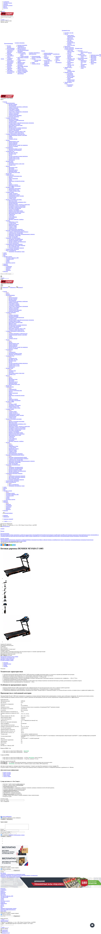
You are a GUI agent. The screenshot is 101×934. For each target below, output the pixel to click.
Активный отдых (10, 151)
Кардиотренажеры (10, 103)
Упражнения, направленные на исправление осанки (13, 874)
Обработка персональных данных (8, 908)
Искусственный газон (14, 246)
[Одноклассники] (3, 545)
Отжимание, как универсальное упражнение (11, 876)
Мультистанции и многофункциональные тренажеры (21, 122)
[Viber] (9, 545)
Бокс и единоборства (11, 250)
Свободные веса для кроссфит (16, 233)
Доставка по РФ (10, 259)
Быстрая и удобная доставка (7, 659)
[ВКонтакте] (1, 545)
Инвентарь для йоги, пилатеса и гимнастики (19, 204)
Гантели (11, 137)
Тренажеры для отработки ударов (16, 251)
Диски (10, 183)
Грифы (10, 136)
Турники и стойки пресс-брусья (16, 132)
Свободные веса (10, 174)
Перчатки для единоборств (15, 150)
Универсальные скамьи (14, 194)
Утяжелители (12, 214)
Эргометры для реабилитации (16, 239)
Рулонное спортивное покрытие (16, 247)
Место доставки (7, 773)
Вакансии (8, 270)
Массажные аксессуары (14, 172)
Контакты (5, 271)
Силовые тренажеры (11, 117)
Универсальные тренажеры (12, 249)
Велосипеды (12, 160)
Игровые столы (12, 153)
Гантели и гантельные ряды (15, 176)
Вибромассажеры (13, 171)
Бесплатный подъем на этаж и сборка (9, 656)
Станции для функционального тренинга (18, 231)
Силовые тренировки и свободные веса (15, 134)
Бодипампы (11, 218)
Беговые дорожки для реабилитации (17, 241)
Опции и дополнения (14, 130)
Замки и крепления (13, 178)
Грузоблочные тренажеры (15, 129)
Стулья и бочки (12, 223)
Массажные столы (13, 167)
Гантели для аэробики (14, 209)
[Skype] (13, 545)
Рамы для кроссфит (13, 236)
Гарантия (5, 264)
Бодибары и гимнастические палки (17, 207)
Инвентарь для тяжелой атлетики (16, 181)
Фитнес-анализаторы (14, 243)
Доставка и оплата (7, 256)
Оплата (7, 261)
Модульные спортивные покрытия (17, 245)
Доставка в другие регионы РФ (8, 761)
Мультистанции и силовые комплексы (18, 127)
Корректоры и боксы (14, 224)
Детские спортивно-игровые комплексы (18, 156)
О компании (9, 266)
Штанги (11, 177)
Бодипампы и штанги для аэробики (17, 205)
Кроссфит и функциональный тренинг (15, 230)
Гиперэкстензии (12, 197)
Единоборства (9, 147)
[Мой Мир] (5, 545)
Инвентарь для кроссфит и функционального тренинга (22, 234)
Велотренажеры (12, 105)
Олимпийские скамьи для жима (16, 195)
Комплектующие (13, 225)
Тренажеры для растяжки (15, 188)
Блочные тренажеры (13, 119)
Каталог (5, 101)
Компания (5, 265)
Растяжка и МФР (10, 187)
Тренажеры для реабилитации (13, 238)
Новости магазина (6, 869)
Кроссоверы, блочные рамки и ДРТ (17, 131)
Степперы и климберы (14, 110)
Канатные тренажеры (14, 116)
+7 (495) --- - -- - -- (5, 19)
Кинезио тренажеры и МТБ (15, 240)
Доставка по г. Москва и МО (7, 745)
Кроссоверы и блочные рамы (15, 125)
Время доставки (7, 772)
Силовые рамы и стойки (14, 124)
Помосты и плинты (13, 184)
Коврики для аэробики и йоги (16, 210)
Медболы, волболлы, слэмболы (16, 219)
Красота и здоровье (13, 146)
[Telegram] (15, 545)
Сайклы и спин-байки (14, 113)
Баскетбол (11, 162)
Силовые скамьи (13, 121)
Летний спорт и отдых (14, 157)
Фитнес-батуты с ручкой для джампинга (18, 145)
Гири (10, 182)
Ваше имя (3, 800)
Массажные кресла (13, 169)
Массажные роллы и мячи (15, 213)
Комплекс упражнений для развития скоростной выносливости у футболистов (19, 875)
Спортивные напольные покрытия (14, 244)
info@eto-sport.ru (6, 526)
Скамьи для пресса (13, 193)
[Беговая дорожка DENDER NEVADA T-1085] (17, 578)
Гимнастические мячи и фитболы (16, 212)
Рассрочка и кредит (10, 262)
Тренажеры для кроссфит (15, 235)
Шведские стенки (13, 200)
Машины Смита (12, 126)
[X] (7, 545)
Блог (4, 255)
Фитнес (8, 140)
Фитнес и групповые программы (14, 199)
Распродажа (9, 173)
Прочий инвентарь (13, 203)
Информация (4, 903)
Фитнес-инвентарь (13, 142)
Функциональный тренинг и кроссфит (18, 135)
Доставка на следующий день (7, 657)
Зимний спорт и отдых (14, 158)
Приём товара (6, 775)
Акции (5, 252)
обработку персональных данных (17, 835)
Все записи (3, 873)
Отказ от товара (7, 776)
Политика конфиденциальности (8, 909)
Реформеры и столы (13, 221)
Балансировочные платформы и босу (17, 202)
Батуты (10, 155)
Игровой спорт (10, 161)
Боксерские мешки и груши (15, 148)
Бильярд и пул (12, 165)
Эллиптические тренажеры (15, 115)
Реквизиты (8, 267)
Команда (8, 268)
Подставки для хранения (14, 186)
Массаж (8, 166)
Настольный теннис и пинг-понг (16, 163)
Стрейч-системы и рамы (14, 191)
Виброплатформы (13, 143)
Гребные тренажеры (13, 108)
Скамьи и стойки (13, 226)
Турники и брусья (13, 139)
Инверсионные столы (14, 141)
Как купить (3, 894)
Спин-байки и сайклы (14, 109)
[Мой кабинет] (1, 276)
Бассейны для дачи (13, 152)
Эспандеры (11, 215)
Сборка (7, 260)
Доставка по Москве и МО (12, 257)
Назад (7, 292)
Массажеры (11, 168)
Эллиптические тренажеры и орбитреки (18, 106)
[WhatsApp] (11, 545)
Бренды (5, 254)
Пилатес (8, 220)
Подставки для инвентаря (15, 208)
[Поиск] (1, 275)
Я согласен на (13, 835)
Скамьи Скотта (12, 198)
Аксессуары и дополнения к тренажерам (18, 111)
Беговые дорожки (13, 104)
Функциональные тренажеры (16, 229)
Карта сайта (3, 910)
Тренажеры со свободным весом (16, 120)
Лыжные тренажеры (13, 114)
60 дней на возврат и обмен (7, 660)
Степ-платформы (13, 217)
